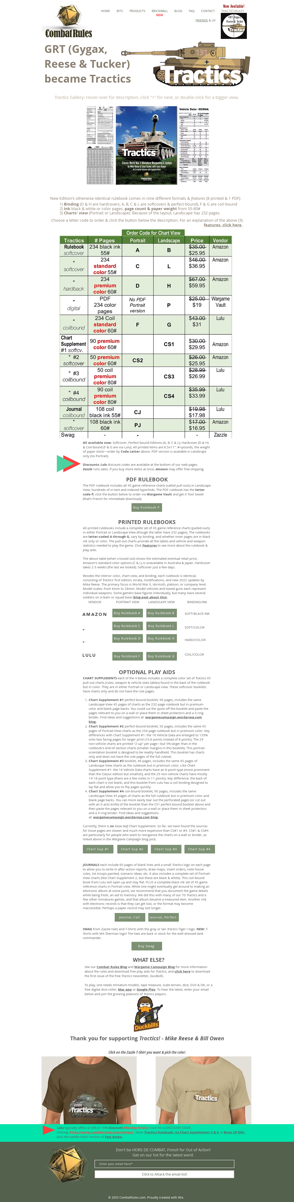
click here (182, 971)
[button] (148, 145)
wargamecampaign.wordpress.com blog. (125, 817)
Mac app (125, 989)
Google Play (146, 989)
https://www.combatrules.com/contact (102, 1132)
